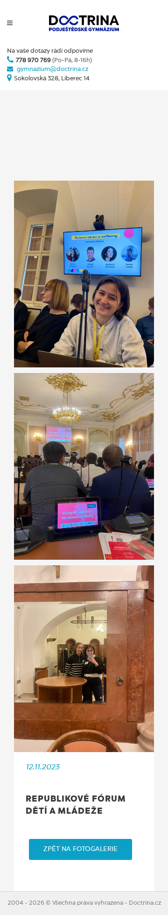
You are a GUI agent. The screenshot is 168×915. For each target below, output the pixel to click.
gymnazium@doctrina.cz (52, 69)
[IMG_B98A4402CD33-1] (84, 466)
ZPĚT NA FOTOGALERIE (80, 849)
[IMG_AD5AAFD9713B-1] (84, 274)
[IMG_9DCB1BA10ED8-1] (84, 658)
